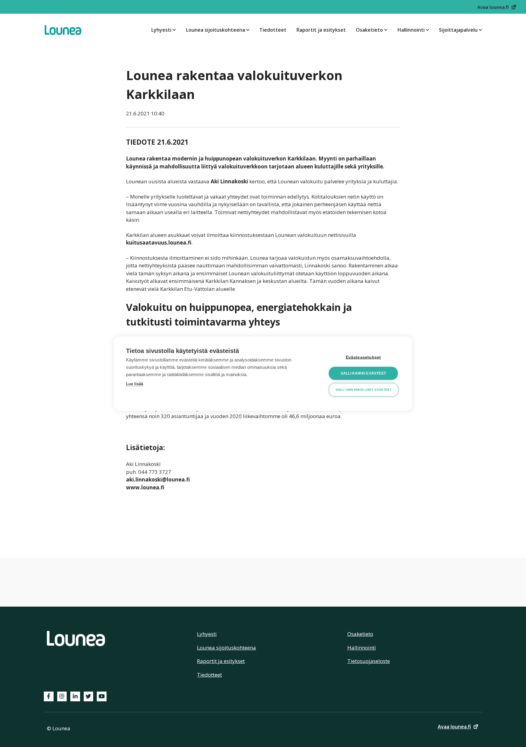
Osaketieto (369, 29)
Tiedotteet (272, 29)
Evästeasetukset (363, 357)
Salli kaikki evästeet (363, 373)
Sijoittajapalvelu (458, 29)
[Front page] (63, 29)
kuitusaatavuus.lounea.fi (158, 242)
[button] (497, 7)
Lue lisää (134, 383)
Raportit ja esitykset (321, 29)
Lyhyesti (161, 29)
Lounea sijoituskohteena (215, 29)
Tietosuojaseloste (368, 660)
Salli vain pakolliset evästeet (364, 389)
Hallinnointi (411, 29)
